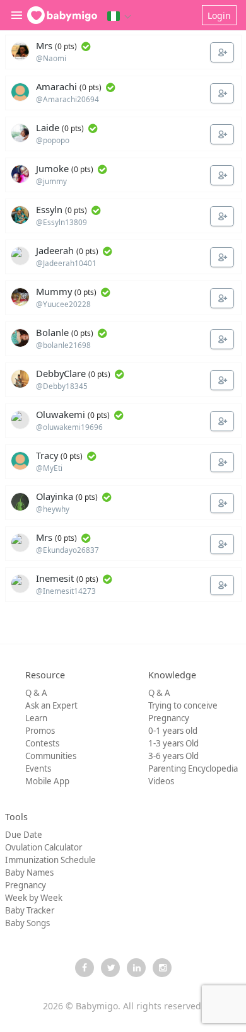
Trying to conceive (183, 705)
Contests (42, 743)
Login (219, 15)
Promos (40, 730)
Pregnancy (168, 718)
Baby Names (29, 872)
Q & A (36, 693)
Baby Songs (27, 923)
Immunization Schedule (50, 860)
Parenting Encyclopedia (193, 768)
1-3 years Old (173, 743)
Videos (161, 781)
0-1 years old (172, 730)
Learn (36, 718)
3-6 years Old (173, 756)
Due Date (23, 834)
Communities (50, 756)
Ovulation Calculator (43, 847)
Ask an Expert (51, 705)
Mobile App (47, 781)
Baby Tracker (29, 910)
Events (38, 768)
